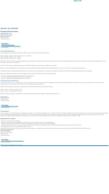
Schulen (9, 28)
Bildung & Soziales (4, 28)
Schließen (79, 0)
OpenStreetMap (4, 43)
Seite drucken (76, 0)
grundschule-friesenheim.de (8, 44)
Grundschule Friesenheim (14, 28)
